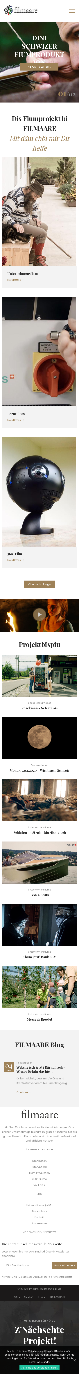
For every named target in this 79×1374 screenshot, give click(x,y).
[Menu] (58, 11)
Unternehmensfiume (39, 827)
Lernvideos (16, 414)
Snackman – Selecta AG (39, 708)
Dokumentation (39, 765)
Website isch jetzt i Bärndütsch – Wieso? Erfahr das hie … (41, 1069)
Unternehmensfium (22, 273)
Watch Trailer (41, 676)
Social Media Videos (39, 702)
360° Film (14, 554)
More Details (14, 279)
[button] (39, 584)
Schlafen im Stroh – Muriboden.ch (39, 832)
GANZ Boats (39, 895)
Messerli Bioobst (39, 1019)
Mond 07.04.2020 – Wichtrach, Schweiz (39, 770)
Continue (22, 1092)
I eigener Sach (25, 1062)
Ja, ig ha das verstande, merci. (39, 1367)
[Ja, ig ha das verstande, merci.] (74, 1360)
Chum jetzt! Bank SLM (40, 957)
